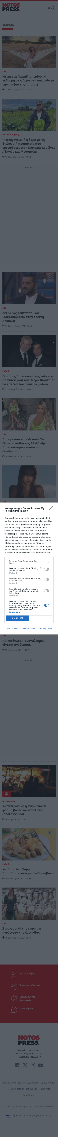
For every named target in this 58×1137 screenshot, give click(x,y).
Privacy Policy (45, 628)
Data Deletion (12, 628)
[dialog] (29, 568)
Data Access (29, 628)
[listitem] (29, 562)
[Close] (52, 508)
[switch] (46, 569)
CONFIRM (17, 618)
